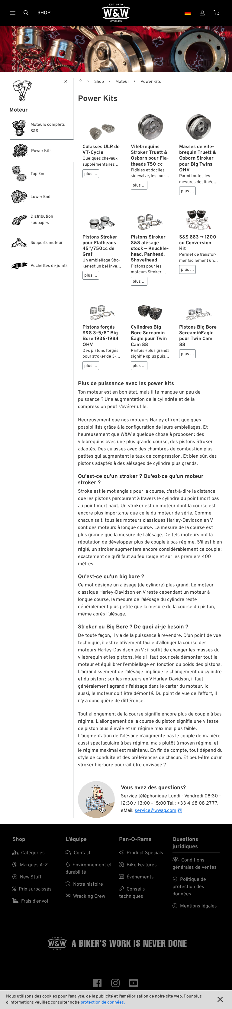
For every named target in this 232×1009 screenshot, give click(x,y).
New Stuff (26, 877)
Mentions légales (194, 906)
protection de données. (103, 1002)
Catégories (28, 853)
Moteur (122, 81)
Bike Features (138, 865)
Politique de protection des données (189, 887)
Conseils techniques (132, 893)
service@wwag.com (155, 811)
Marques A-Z (30, 865)
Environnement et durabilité (89, 868)
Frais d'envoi (30, 901)
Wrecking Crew (85, 897)
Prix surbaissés (32, 889)
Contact (78, 853)
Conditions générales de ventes (194, 864)
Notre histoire (84, 884)
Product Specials (141, 853)
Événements (136, 877)
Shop (43, 13)
